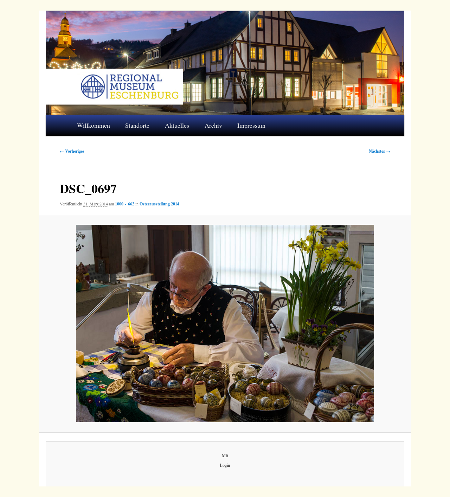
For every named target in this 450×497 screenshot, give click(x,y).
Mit (225, 456)
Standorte (137, 125)
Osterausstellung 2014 (159, 204)
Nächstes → (379, 151)
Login (225, 465)
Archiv (213, 125)
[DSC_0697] (225, 323)
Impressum (251, 125)
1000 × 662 (124, 204)
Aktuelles (177, 125)
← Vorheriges (72, 151)
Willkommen (93, 125)
